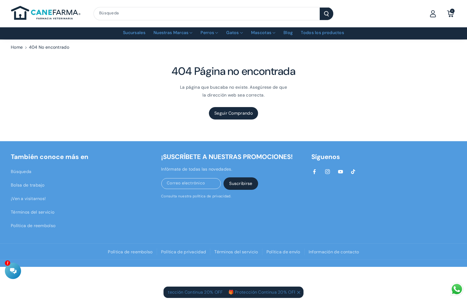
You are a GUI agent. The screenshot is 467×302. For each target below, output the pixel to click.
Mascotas (261, 32)
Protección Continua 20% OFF (188, 292)
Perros (207, 32)
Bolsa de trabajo (28, 185)
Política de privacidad (183, 252)
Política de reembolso (33, 225)
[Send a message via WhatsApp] (456, 289)
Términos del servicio (32, 212)
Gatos (232, 32)
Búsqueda (21, 171)
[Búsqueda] (326, 14)
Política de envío (283, 252)
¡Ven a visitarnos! (28, 198)
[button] (450, 14)
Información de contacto (334, 252)
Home (17, 47)
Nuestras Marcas (171, 32)
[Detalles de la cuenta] (433, 14)
